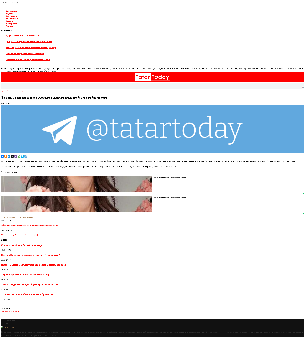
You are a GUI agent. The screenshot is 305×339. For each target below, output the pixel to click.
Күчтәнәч (4, 91)
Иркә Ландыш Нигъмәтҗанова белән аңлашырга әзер (31, 48)
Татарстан (11, 16)
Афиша (9, 26)
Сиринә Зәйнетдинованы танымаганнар (25, 53)
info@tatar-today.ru (10, 311)
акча (13, 217)
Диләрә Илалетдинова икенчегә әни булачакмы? (29, 42)
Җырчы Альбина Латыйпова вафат (22, 36)
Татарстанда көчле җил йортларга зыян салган (28, 60)
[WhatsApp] (19, 156)
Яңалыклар (12, 18)
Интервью (11, 23)
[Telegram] (25, 156)
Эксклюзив (11, 11)
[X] (12, 156)
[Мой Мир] (9, 156)
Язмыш (9, 21)
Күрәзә (9, 13)
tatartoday (6, 217)
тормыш (29, 217)
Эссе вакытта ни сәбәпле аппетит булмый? (27, 294)
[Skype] (22, 156)
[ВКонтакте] (2, 156)
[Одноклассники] (5, 156)
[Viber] (15, 156)
